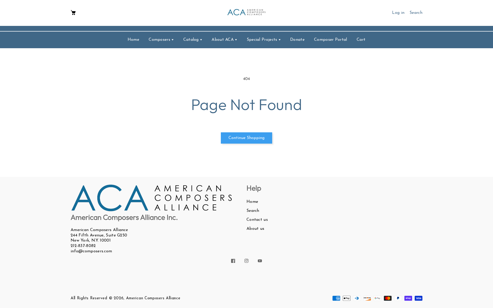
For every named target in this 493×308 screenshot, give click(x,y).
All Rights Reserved (89, 298)
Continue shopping (246, 138)
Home (252, 202)
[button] (73, 13)
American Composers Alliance (153, 298)
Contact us (257, 220)
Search (252, 211)
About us (255, 229)
